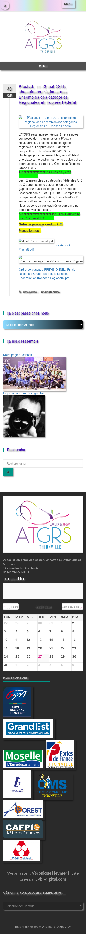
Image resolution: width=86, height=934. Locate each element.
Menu (68, 4)
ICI (61, 224)
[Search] (8, 472)
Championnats (50, 292)
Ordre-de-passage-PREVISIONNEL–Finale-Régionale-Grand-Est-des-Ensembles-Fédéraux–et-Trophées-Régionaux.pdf (47, 273)
